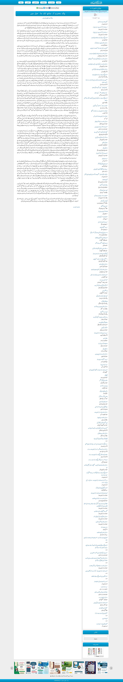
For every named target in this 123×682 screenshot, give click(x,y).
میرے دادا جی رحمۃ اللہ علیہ (102, 222)
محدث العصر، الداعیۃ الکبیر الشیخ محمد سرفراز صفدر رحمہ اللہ (98, 460)
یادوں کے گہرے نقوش (103, 396)
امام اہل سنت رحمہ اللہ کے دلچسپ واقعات (99, 498)
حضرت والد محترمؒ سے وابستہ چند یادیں (101, 127)
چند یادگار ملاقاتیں (104, 301)
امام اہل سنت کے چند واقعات (102, 532)
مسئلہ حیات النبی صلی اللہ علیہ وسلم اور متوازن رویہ (98, 553)
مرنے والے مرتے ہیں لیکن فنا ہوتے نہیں (99, 248)
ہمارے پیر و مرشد (104, 527)
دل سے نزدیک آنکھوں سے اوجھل (101, 243)
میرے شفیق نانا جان (103, 227)
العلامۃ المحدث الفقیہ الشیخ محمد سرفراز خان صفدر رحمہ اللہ (98, 455)
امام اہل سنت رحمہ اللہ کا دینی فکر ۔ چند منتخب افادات (98, 566)
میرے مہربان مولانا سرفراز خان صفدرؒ (100, 333)
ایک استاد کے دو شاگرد (103, 190)
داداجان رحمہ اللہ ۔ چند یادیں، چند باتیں (100, 196)
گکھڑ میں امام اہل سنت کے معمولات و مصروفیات (98, 48)
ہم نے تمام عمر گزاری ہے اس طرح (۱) (100, 27)
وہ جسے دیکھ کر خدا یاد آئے (102, 344)
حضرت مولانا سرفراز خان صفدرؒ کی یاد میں (100, 603)
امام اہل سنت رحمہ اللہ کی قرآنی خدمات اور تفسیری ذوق (97, 59)
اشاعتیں (35, 3)
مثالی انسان (105, 338)
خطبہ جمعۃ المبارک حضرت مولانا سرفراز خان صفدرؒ (99, 493)
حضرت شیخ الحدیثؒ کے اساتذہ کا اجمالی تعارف (99, 38)
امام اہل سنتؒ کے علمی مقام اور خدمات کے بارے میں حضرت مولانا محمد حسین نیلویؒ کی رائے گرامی (96, 559)
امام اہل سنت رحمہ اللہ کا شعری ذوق (101, 122)
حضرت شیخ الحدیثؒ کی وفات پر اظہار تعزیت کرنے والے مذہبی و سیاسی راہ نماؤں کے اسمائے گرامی (96, 546)
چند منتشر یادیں (104, 291)
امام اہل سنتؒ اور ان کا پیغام (102, 418)
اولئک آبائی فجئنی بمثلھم (103, 381)
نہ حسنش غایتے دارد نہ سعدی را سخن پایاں (100, 259)
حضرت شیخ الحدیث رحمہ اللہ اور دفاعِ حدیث (99, 75)
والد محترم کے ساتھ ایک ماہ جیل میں (101, 137)
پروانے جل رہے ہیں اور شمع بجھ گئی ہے (100, 317)
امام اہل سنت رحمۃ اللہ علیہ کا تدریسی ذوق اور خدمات (98, 54)
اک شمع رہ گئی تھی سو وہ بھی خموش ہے (101, 285)
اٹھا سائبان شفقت (104, 206)
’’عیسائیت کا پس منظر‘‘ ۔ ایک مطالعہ (100, 93)
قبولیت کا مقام (104, 180)
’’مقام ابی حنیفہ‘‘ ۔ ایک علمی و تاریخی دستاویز (99, 88)
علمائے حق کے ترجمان (103, 402)
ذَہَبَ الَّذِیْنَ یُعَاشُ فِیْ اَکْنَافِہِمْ (102, 164)
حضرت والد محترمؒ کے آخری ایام (101, 153)
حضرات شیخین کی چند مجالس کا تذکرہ (101, 488)
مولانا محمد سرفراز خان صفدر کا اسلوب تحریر (100, 116)
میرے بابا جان (104, 159)
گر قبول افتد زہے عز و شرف (102, 22)
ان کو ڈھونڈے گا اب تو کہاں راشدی (101, 592)
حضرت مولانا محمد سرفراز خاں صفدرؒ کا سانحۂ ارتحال (98, 275)
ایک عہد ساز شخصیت (103, 312)
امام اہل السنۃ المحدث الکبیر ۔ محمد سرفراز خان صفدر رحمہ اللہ (97, 449)
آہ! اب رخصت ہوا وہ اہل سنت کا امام (100, 582)
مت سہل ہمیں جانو (104, 365)
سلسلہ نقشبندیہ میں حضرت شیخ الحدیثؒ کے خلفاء (99, 576)
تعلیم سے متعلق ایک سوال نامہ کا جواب (100, 511)
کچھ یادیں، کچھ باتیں (104, 201)
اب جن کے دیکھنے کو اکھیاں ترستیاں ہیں (100, 169)
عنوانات (43, 3)
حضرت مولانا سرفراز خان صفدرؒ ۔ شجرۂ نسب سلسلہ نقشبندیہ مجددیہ (96, 571)
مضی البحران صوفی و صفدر (103, 608)
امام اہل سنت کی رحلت (103, 264)
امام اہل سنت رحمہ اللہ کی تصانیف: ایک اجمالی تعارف (97, 64)
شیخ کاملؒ (106, 375)
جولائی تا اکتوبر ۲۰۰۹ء (95, 8)
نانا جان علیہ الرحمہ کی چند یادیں (102, 217)
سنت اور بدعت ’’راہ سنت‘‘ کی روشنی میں (100, 106)
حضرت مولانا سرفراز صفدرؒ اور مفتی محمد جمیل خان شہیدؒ (98, 370)
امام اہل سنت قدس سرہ (103, 597)
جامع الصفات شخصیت (103, 185)
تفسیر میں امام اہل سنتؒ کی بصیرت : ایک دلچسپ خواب (97, 428)
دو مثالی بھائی (105, 148)
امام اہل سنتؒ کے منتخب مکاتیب (101, 522)
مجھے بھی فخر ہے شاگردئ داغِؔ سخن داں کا (100, 439)
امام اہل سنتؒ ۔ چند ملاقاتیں (102, 433)
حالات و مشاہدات (76, 207)
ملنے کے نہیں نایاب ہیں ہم (102, 211)
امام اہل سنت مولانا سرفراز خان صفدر (100, 412)
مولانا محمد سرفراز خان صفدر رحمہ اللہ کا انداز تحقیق (99, 111)
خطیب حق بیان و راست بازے (102, 624)
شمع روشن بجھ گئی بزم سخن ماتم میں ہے (100, 132)
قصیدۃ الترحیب (104, 619)
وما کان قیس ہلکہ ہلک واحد (103, 322)
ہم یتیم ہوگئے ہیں (104, 328)
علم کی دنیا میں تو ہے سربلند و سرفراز (101, 613)
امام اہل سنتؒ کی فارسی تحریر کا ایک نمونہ (100, 517)
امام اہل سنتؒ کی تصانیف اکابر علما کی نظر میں (99, 69)
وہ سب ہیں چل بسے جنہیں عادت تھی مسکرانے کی (98, 233)
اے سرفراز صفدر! (104, 587)
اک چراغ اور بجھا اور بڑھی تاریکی (101, 296)
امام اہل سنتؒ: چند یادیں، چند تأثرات (100, 307)
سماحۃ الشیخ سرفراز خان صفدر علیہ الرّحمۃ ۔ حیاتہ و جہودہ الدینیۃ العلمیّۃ (96, 444)
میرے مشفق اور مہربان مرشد (102, 359)
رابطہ (21, 3)
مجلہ (58, 3)
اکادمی (27, 3)
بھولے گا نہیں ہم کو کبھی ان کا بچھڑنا (101, 238)
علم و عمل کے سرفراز (103, 280)
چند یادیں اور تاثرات (103, 386)
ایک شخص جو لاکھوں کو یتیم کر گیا (102, 423)
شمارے (51, 3)
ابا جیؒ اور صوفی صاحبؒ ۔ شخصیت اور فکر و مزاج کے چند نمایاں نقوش (95, 174)
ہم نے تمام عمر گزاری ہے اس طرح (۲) (100, 32)
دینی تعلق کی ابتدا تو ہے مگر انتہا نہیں (101, 407)
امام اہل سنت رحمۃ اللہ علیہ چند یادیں (101, 354)
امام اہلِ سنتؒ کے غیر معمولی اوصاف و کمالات (99, 270)
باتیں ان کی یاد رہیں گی (103, 391)
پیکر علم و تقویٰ (104, 143)
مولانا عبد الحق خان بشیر (48, 18)
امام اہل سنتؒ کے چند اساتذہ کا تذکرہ (101, 43)
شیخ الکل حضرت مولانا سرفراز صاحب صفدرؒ (100, 254)
